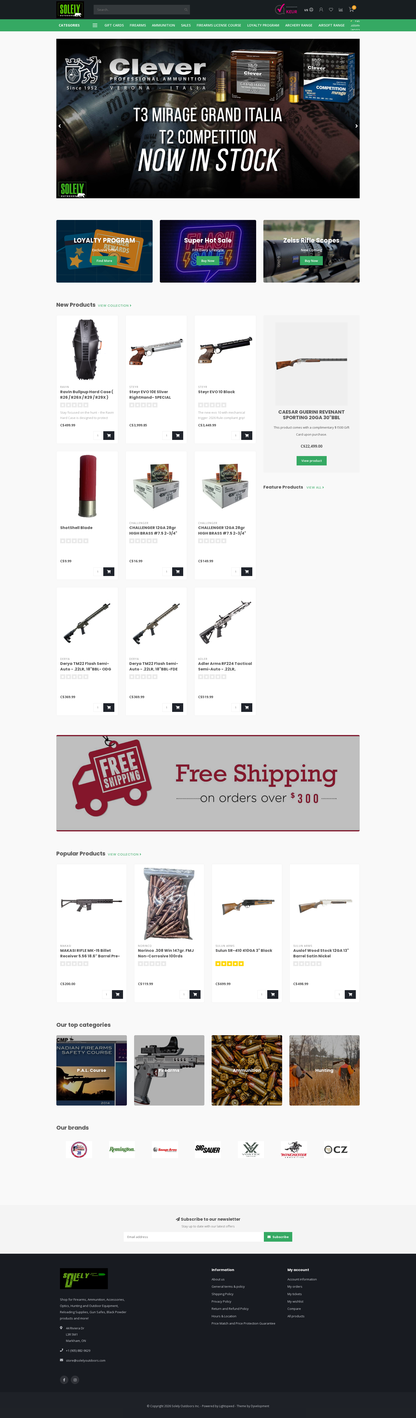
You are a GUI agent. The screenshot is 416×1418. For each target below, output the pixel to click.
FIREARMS (138, 25)
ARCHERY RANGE (298, 25)
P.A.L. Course (65, 1037)
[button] (60, 126)
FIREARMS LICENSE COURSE (219, 25)
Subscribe (280, 1237)
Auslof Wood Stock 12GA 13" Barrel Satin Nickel (321, 953)
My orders (294, 1286)
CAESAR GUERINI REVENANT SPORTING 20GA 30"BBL (311, 415)
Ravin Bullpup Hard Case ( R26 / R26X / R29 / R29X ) (86, 394)
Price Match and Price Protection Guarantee (243, 1323)
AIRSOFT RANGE (331, 25)
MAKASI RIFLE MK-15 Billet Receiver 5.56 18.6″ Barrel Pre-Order (90, 956)
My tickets (294, 1294)
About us (218, 1279)
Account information (302, 1279)
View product (311, 460)
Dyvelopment (260, 1406)
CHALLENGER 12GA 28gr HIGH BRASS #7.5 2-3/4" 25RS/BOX (153, 533)
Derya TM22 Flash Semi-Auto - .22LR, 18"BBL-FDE (153, 666)
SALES (186, 25)
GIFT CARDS (114, 25)
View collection (114, 305)
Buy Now (207, 260)
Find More (104, 260)
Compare (294, 1308)
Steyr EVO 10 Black (216, 392)
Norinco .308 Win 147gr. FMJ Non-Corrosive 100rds (166, 953)
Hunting (295, 1037)
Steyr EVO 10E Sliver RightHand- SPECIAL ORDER (150, 397)
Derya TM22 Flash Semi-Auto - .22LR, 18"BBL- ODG (85, 666)
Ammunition (220, 1037)
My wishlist (295, 1301)
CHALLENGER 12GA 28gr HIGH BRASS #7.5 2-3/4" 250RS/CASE (222, 533)
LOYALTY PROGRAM (263, 25)
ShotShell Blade (76, 527)
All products (296, 1316)
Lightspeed (226, 1406)
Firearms (140, 1037)
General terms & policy (228, 1286)
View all (314, 487)
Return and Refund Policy (230, 1308)
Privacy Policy (221, 1301)
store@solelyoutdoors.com (85, 1360)
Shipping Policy (223, 1294)
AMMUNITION (163, 25)
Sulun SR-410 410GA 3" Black (243, 950)
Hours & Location (224, 1316)
